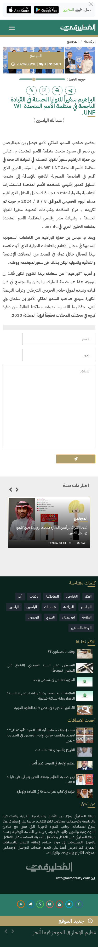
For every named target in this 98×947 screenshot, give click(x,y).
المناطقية (52, 596)
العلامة (86, 617)
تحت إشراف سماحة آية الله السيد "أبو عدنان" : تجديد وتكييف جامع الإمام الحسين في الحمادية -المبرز (41, 735)
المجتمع (72, 41)
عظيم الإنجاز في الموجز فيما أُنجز (53, 763)
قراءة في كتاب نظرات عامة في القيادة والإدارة (45, 791)
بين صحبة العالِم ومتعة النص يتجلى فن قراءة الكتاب (41, 779)
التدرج (50, 617)
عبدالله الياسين (49, 120)
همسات (50, 607)
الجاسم (86, 607)
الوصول (33, 617)
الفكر (88, 596)
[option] (49, 522)
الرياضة (68, 607)
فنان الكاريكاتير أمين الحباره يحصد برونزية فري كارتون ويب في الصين (51, 530)
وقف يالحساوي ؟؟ (61, 651)
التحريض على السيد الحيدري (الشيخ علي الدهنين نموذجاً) (41, 667)
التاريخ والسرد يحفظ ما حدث (55, 750)
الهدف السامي (81, 628)
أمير (20, 596)
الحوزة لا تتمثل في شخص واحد (54, 680)
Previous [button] (10, 490)
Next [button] (17, 490)
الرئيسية (89, 41)
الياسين (31, 607)
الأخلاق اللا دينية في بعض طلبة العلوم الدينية (44, 708)
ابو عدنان (68, 617)
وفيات (34, 596)
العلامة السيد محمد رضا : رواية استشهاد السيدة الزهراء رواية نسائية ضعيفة (41, 695)
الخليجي (72, 596)
